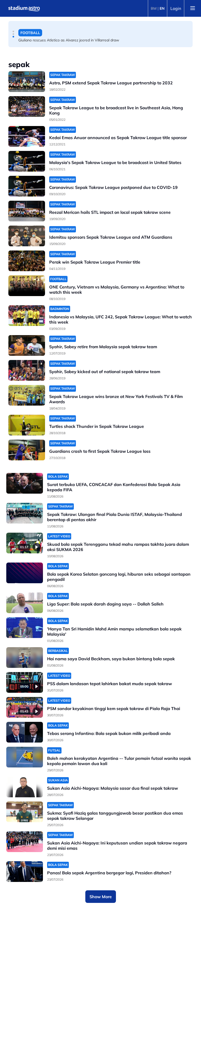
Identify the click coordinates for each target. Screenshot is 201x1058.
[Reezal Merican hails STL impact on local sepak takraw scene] (26, 211)
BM (154, 8)
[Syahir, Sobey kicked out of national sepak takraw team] (26, 370)
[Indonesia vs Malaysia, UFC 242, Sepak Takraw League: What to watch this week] (26, 315)
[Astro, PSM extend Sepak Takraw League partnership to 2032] (26, 81)
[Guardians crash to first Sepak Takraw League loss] (26, 450)
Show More (101, 896)
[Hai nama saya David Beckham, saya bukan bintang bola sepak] (24, 657)
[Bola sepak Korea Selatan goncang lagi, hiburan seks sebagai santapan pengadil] (24, 573)
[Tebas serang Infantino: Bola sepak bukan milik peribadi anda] (24, 732)
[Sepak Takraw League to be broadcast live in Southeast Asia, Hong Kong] (26, 106)
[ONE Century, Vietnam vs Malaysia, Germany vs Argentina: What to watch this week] (26, 285)
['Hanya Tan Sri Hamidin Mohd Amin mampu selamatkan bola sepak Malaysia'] (24, 627)
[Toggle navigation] (192, 8)
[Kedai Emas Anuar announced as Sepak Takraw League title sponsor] (26, 136)
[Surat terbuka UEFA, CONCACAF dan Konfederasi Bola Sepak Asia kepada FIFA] (24, 483)
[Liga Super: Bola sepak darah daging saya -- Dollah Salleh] (24, 602)
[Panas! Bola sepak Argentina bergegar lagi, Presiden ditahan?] (24, 871)
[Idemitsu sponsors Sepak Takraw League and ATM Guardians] (26, 236)
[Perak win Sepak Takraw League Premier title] (26, 260)
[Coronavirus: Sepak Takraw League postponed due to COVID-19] (26, 186)
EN (162, 8)
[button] (13, 31)
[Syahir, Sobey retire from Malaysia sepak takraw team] (26, 345)
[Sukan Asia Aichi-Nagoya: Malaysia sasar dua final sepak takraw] (24, 787)
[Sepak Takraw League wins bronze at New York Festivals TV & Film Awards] (26, 395)
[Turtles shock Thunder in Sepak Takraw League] (26, 425)
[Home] (24, 8)
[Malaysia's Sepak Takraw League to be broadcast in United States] (26, 161)
